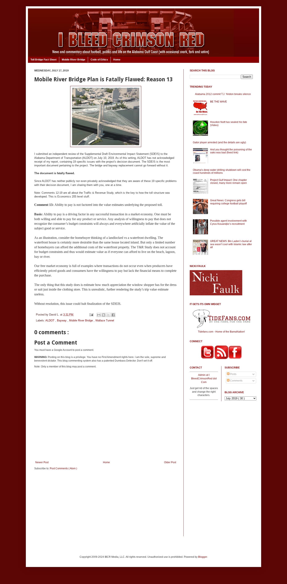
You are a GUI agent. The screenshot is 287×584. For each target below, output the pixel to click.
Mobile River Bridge (73, 59)
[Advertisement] (105, 506)
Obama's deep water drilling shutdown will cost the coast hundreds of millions (221, 171)
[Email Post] (91, 314)
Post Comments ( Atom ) (63, 468)
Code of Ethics (99, 59)
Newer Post (42, 462)
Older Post (170, 462)
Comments (235, 380)
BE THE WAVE (218, 101)
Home (116, 59)
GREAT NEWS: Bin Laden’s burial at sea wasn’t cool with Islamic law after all (231, 244)
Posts (232, 374)
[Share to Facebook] (113, 315)
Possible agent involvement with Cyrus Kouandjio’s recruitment (228, 222)
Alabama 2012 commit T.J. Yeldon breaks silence (223, 94)
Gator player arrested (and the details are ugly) (219, 142)
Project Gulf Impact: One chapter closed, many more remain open (228, 181)
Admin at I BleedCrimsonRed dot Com (204, 379)
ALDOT (50, 320)
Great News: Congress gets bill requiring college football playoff (228, 202)
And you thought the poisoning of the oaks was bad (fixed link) (231, 151)
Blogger (202, 556)
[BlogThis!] (103, 315)
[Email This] (99, 315)
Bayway (62, 320)
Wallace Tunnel (104, 320)
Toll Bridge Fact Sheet (43, 59)
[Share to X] (108, 315)
